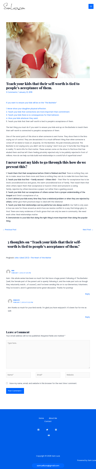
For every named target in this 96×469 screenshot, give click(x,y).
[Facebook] (38, 430)
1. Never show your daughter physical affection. (26, 108)
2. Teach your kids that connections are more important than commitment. (38, 112)
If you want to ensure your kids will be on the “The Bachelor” (31, 103)
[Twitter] (47, 430)
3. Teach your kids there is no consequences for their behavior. (32, 115)
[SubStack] (49, 435)
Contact (48, 421)
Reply (87, 294)
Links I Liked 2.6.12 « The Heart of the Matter (33, 258)
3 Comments (11, 92)
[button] (48, 465)
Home (41, 418)
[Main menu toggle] (91, 6)
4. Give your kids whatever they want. (22, 118)
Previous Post (9, 229)
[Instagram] (56, 430)
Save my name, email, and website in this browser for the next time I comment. (43, 383)
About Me (53, 418)
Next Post (88, 229)
